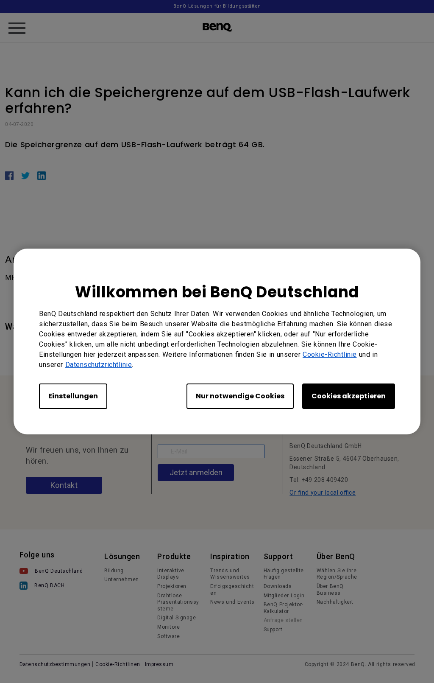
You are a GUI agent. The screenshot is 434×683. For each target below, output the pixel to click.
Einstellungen (73, 396)
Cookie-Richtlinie (330, 354)
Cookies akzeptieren (349, 396)
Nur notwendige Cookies (240, 396)
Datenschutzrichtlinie (98, 365)
